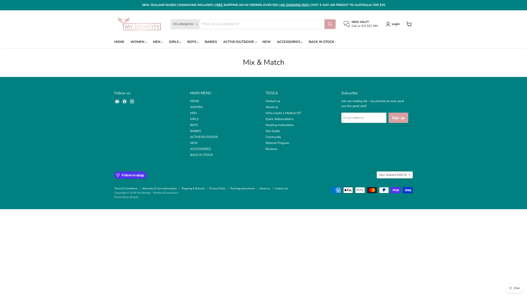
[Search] (330, 24)
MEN (157, 42)
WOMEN (138, 42)
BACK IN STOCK (321, 42)
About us (272, 107)
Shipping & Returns (193, 188)
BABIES (211, 42)
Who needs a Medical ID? (283, 113)
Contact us (273, 101)
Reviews (271, 149)
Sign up (398, 117)
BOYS (192, 42)
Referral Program (277, 143)
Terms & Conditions (126, 188)
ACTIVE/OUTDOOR (239, 42)
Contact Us (281, 188)
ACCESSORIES (289, 42)
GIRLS (174, 42)
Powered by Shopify (126, 197)
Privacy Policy (217, 188)
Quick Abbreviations (279, 119)
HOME (119, 42)
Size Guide (273, 131)
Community (273, 137)
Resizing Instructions (280, 125)
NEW (266, 42)
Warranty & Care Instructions (159, 188)
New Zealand (393, 175)
